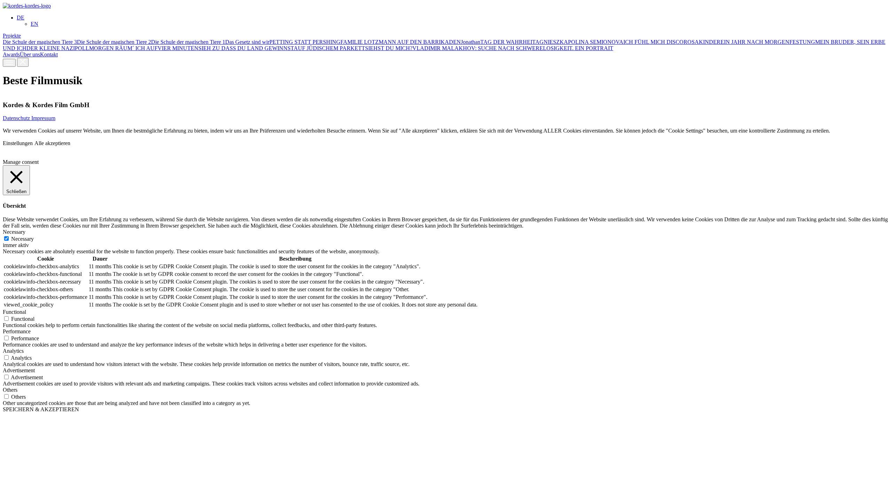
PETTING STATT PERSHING (304, 42)
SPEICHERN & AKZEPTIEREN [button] (41, 409)
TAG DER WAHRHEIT (507, 42)
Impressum (43, 118)
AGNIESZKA (551, 42)
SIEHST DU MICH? (388, 48)
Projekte (12, 36)
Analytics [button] (13, 351)
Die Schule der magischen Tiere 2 (114, 42)
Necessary (22, 239)
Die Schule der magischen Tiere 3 (40, 42)
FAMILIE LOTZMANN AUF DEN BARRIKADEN (400, 42)
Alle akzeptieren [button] (52, 143)
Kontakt (49, 54)
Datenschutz (17, 118)
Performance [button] (17, 331)
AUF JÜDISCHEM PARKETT (329, 48)
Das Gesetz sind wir (247, 42)
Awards (11, 54)
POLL (82, 48)
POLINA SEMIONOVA (595, 42)
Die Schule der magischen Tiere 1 (188, 42)
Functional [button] (14, 312)
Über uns (30, 54)
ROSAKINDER (702, 42)
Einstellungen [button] (18, 143)
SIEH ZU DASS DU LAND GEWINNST (246, 48)
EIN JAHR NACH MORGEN (754, 42)
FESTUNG (802, 42)
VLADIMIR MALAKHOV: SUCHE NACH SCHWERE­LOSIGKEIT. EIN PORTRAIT (512, 48)
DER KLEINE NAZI (50, 48)
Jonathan (470, 42)
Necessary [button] (14, 232)
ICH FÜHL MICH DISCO (653, 42)
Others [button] (10, 390)
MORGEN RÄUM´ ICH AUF (123, 48)
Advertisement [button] (19, 370)
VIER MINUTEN (178, 48)
